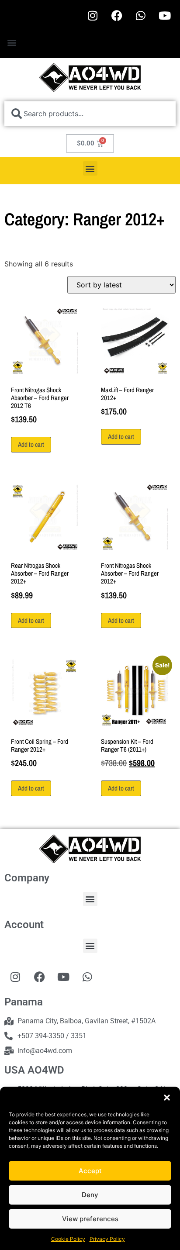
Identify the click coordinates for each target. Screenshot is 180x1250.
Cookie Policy (68, 1239)
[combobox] (90, 113)
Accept (90, 1171)
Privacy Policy (107, 1239)
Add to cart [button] (31, 444)
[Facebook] (117, 15)
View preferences (90, 1219)
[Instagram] (93, 15)
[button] (167, 1097)
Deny (90, 1195)
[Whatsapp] (141, 15)
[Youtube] (165, 15)
